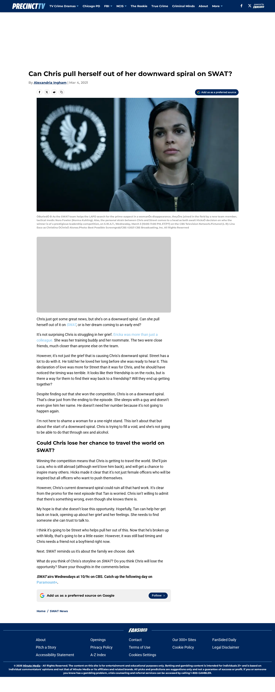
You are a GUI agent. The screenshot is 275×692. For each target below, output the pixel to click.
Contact (135, 640)
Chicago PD (91, 6)
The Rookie (139, 6)
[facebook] (241, 5)
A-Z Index (98, 655)
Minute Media (31, 665)
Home (41, 611)
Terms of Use (139, 647)
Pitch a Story (46, 647)
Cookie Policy (183, 647)
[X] (249, 5)
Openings (98, 640)
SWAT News (59, 611)
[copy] (61, 92)
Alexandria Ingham (50, 83)
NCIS (120, 6)
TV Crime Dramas (62, 6)
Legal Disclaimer (225, 647)
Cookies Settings (142, 655)
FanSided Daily (224, 640)
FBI (106, 6)
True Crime (159, 6)
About (203, 6)
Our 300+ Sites (184, 640)
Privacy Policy (101, 647)
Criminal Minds (183, 6)
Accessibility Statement (55, 655)
